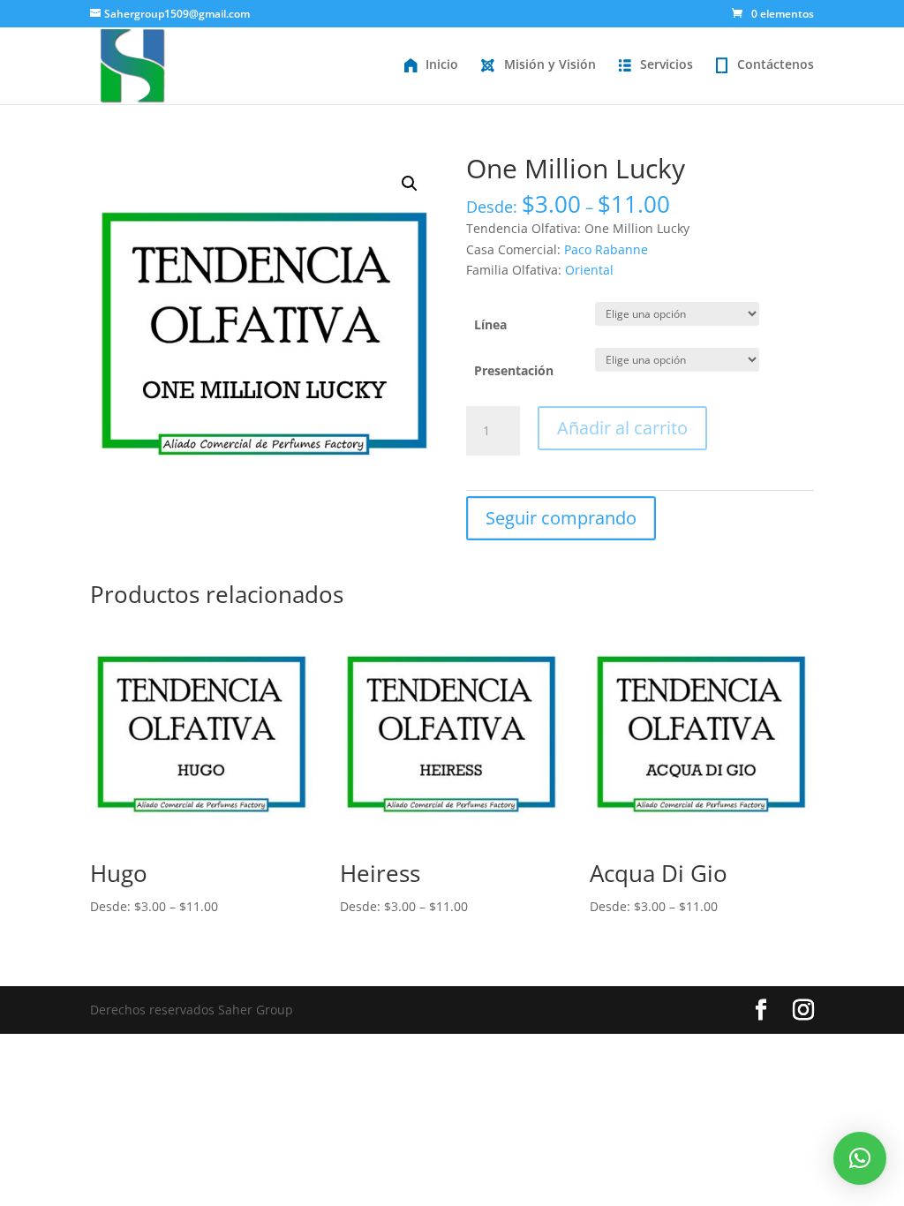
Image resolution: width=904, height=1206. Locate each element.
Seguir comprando (561, 518)
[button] (859, 1158)
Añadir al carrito (622, 428)
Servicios (666, 64)
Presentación (514, 370)
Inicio (442, 64)
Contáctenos (775, 64)
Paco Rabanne (606, 249)
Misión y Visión (550, 64)
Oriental (589, 269)
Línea (490, 324)
